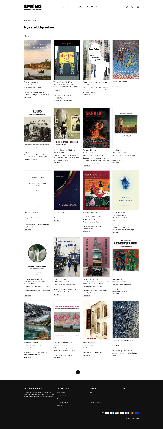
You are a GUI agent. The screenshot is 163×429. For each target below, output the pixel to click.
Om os (98, 7)
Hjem (25, 20)
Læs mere (27, 97)
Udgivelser (66, 7)
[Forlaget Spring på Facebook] (124, 388)
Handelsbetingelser (96, 402)
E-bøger (59, 405)
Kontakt (90, 7)
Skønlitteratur (61, 396)
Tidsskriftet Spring (63, 402)
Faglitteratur (61, 392)
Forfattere (79, 7)
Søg (91, 392)
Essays (59, 399)
